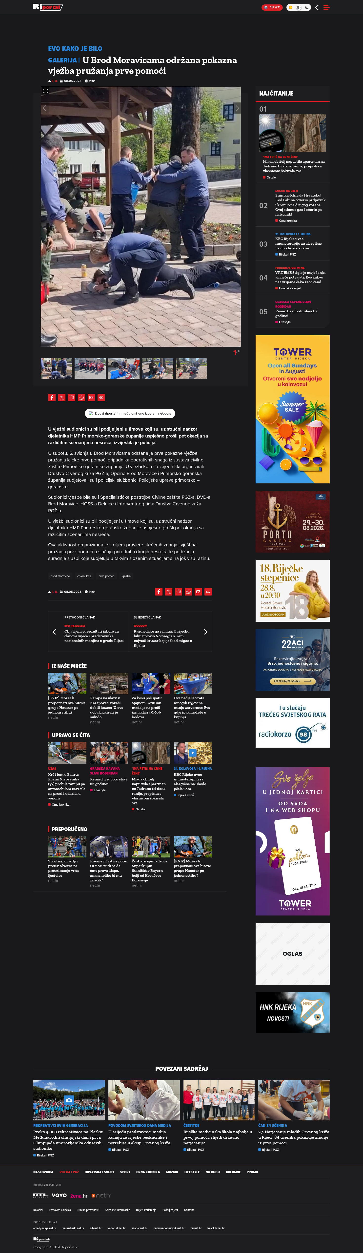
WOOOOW (140, 625)
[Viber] (71, 397)
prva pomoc (106, 576)
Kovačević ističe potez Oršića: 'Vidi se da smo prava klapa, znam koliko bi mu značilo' (109, 870)
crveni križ (84, 576)
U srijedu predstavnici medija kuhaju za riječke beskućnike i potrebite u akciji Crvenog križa (139, 1137)
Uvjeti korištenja (146, 1210)
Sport (125, 1172)
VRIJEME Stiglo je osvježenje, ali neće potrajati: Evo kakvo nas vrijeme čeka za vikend (300, 277)
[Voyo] (59, 1195)
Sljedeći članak (205, 632)
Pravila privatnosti (88, 1210)
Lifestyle (99, 790)
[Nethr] (101, 1195)
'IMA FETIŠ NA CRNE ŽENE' (147, 771)
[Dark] (307, 7)
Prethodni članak (54, 632)
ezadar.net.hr (139, 1228)
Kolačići (38, 1210)
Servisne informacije (117, 1210)
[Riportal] (48, 7)
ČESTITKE (191, 1125)
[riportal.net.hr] (42, 1239)
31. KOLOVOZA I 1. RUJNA (193, 768)
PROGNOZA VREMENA (290, 268)
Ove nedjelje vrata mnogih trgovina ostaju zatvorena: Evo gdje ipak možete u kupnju (192, 707)
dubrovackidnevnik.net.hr (169, 1228)
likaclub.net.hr (216, 1228)
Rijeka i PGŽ (186, 795)
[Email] (91, 397)
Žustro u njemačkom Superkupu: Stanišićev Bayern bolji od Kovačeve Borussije (149, 870)
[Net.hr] (40, 1195)
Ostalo (140, 809)
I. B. (55, 81)
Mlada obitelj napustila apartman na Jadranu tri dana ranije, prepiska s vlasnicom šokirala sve (149, 791)
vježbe (126, 576)
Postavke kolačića (60, 1210)
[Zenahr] (79, 1195)
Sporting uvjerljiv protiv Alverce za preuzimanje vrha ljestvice (63, 868)
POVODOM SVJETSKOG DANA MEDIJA (139, 1125)
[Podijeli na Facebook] (52, 397)
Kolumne (233, 1172)
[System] (299, 7)
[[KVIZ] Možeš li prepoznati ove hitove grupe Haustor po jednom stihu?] (67, 683)
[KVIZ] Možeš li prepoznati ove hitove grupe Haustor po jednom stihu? (66, 705)
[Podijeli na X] (61, 397)
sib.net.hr (95, 1228)
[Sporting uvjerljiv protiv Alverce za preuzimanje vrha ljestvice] (67, 846)
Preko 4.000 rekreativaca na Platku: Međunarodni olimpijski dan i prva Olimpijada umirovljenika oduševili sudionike (68, 1140)
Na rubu (213, 1172)
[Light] (290, 7)
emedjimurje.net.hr (44, 1228)
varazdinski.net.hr (73, 1228)
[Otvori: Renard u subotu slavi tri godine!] (109, 753)
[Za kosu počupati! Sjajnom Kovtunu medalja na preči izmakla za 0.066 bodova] (151, 683)
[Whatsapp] (81, 397)
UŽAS (52, 768)
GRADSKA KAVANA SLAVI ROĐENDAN (105, 771)
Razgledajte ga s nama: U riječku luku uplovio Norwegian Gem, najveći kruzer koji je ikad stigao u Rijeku (163, 638)
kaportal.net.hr (117, 1228)
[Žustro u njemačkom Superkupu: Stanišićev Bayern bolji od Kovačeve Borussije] (151, 846)
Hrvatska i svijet (290, 288)
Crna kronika (61, 804)
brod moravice (60, 576)
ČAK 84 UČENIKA (272, 1125)
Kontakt (189, 1210)
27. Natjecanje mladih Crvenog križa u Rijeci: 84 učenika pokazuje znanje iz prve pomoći (293, 1137)
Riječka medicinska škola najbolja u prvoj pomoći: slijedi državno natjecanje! (217, 1137)
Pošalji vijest (170, 1210)
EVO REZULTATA (74, 625)
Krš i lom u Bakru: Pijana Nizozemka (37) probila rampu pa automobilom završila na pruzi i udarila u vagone (66, 786)
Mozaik (172, 1172)
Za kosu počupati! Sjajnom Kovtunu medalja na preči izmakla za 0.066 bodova (147, 707)
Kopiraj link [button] (101, 397)
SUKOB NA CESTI (286, 190)
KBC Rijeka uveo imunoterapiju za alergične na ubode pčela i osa (190, 781)
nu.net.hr (196, 1228)
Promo (252, 1172)
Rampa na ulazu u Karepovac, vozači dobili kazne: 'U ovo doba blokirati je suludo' (106, 707)
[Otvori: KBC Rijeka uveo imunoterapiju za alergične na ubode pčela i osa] (193, 753)
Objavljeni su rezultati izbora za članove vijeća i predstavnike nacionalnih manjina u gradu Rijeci (94, 636)
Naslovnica (43, 1172)
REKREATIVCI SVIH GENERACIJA (60, 1125)
